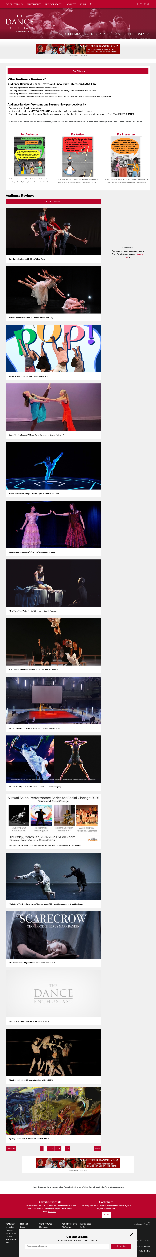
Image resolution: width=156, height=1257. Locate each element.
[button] (89, 4)
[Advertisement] (127, 227)
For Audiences (30, 134)
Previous (11, 1148)
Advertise (71, 4)
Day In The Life (11, 1233)
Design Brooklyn (144, 1251)
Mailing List (43, 1227)
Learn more (52, 1212)
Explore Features (14, 4)
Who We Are (66, 1227)
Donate (106, 1215)
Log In (82, 1227)
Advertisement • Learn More (78, 56)
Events (22, 1227)
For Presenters (126, 134)
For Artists (78, 134)
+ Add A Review (78, 71)
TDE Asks (9, 1236)
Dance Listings (34, 4)
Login (83, 4)
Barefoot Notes (11, 1239)
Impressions (10, 1227)
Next (97, 1148)
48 (67, 1148)
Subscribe (121, 1246)
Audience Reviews (53, 4)
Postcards (9, 1230)
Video (8, 1242)
